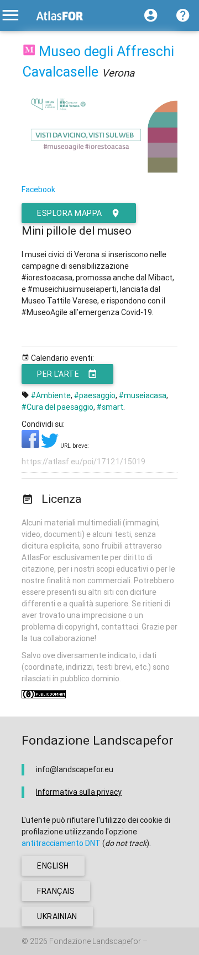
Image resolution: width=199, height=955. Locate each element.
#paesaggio (95, 395)
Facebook (38, 189)
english (53, 866)
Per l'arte (58, 374)
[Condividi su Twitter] (50, 445)
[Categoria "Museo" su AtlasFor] (29, 51)
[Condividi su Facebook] (31, 445)
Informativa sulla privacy (79, 792)
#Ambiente (51, 395)
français (56, 891)
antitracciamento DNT (61, 843)
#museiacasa (142, 395)
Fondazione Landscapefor (95, 941)
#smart (110, 407)
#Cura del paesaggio (57, 407)
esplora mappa (69, 213)
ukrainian (57, 916)
